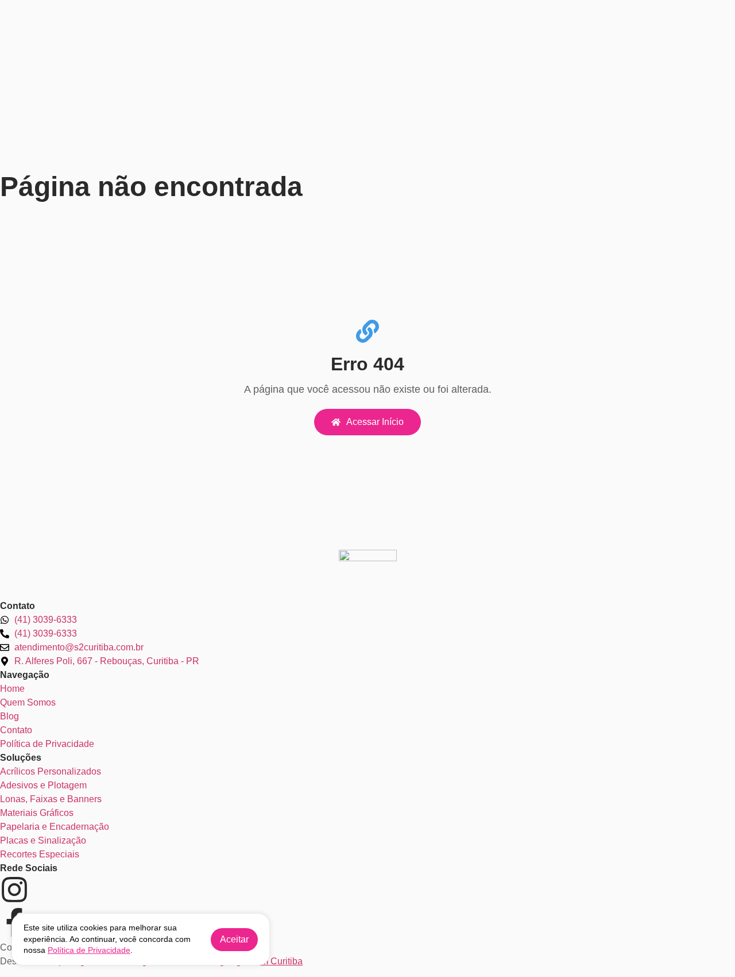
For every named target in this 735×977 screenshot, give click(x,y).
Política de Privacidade (89, 950)
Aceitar (234, 939)
